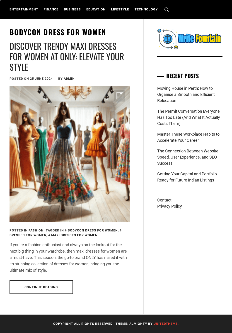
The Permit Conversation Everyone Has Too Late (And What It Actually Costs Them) (188, 117)
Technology (146, 9)
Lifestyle (120, 9)
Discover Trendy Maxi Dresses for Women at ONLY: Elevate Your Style (67, 56)
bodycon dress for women (93, 230)
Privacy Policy (169, 206)
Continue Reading (41, 287)
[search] (166, 9)
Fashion (36, 230)
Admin (69, 78)
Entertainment (24, 9)
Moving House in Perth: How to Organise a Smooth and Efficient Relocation (186, 94)
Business (72, 9)
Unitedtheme (166, 324)
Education (96, 9)
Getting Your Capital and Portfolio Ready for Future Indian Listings (187, 176)
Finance (51, 9)
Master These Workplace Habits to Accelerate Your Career (188, 137)
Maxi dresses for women (74, 235)
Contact (164, 200)
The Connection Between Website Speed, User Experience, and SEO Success (187, 157)
